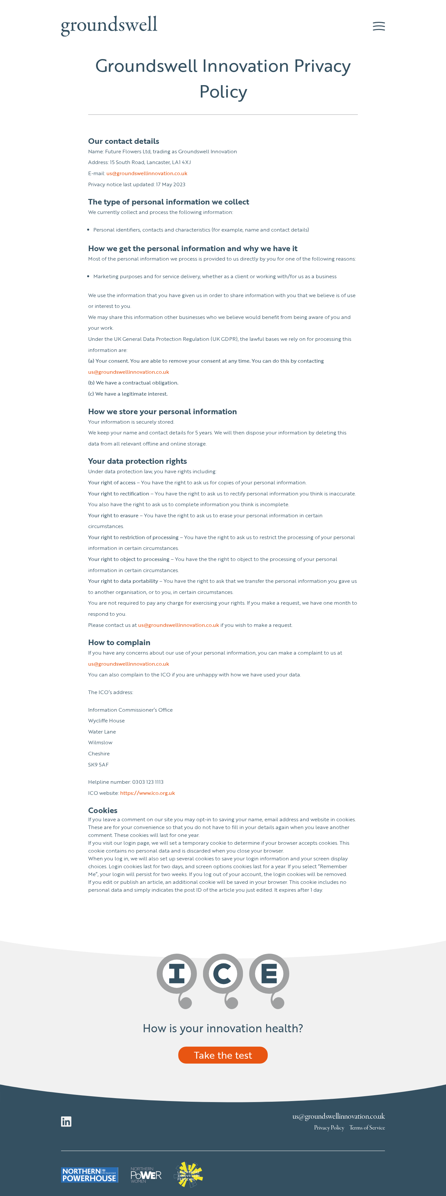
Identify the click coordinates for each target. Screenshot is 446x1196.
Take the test (223, 1055)
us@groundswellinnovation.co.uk (146, 173)
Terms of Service (367, 1128)
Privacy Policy (329, 1128)
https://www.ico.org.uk (147, 793)
